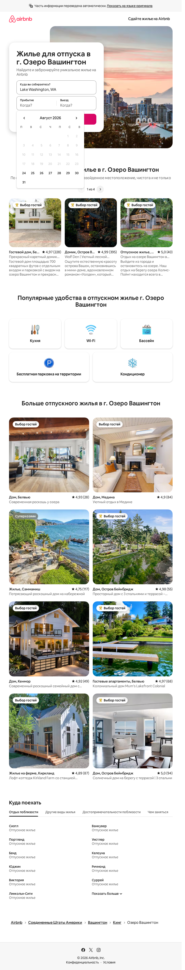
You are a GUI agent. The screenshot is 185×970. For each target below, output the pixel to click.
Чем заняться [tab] (158, 812)
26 (41, 173)
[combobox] (56, 89)
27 (50, 173)
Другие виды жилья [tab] (60, 812)
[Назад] (81, 189)
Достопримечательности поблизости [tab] (112, 812)
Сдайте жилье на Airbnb (149, 18)
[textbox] (36, 105)
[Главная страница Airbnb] (20, 19)
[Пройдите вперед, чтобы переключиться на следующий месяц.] (76, 118)
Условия (109, 962)
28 (59, 173)
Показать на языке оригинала (130, 6)
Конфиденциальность (82, 962)
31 (23, 182)
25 (33, 173)
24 (24, 173)
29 (68, 173)
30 (77, 173)
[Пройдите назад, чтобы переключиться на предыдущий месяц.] (24, 118)
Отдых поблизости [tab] (23, 812)
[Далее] (100, 189)
